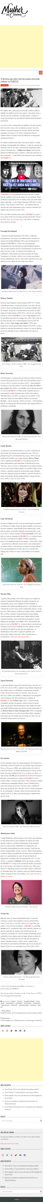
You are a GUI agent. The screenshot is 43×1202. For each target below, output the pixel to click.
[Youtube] (16, 1031)
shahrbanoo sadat (23, 1005)
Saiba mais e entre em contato (10, 1143)
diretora (13, 1001)
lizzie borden (19, 1003)
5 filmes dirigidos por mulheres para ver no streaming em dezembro (21, 1020)
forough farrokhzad (29, 1001)
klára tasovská (9, 1003)
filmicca (20, 1001)
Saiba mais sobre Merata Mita (19, 637)
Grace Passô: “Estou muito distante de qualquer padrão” (22, 1089)
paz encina (14, 1005)
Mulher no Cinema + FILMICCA (17, 85)
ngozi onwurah (5, 1005)
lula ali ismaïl (27, 1003)
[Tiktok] (11, 1031)
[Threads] (24, 1031)
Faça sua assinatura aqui (14, 219)
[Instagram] (3, 1031)
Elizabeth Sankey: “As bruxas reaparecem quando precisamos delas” (21, 1013)
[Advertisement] (21, 46)
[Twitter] (7, 1155)
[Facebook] (20, 1031)
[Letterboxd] (7, 1031)
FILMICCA (6, 863)
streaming (5, 85)
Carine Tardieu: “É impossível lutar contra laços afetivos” (22, 1092)
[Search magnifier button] (41, 1120)
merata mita (36, 1003)
